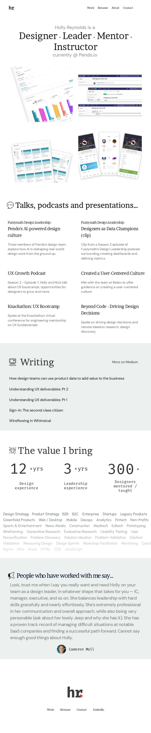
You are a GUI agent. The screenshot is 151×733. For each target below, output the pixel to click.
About (115, 8)
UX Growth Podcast (27, 273)
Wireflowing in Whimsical (30, 420)
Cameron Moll (81, 649)
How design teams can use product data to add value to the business (66, 378)
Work (90, 8)
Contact (128, 8)
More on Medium (125, 362)
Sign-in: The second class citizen (36, 410)
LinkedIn (98, 709)
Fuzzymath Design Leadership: (29, 222)
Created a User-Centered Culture (113, 273)
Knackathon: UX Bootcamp (33, 306)
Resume (103, 8)
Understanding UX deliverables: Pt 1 (38, 399)
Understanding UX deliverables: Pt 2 (38, 389)
